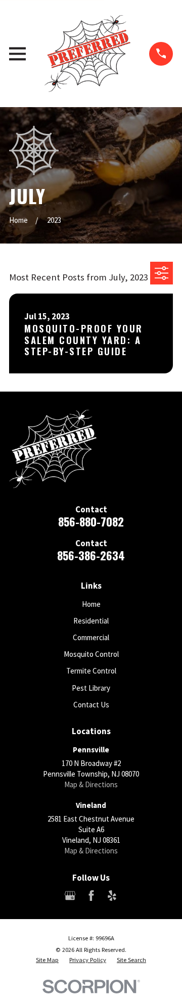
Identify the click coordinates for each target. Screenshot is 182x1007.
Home (91, 604)
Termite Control (91, 671)
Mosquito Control (91, 654)
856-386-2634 (91, 555)
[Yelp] (112, 895)
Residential (91, 621)
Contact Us (91, 704)
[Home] (87, 54)
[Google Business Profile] (70, 895)
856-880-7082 (91, 521)
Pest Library (91, 688)
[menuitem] (47, 960)
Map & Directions (91, 784)
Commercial (91, 637)
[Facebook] (91, 895)
